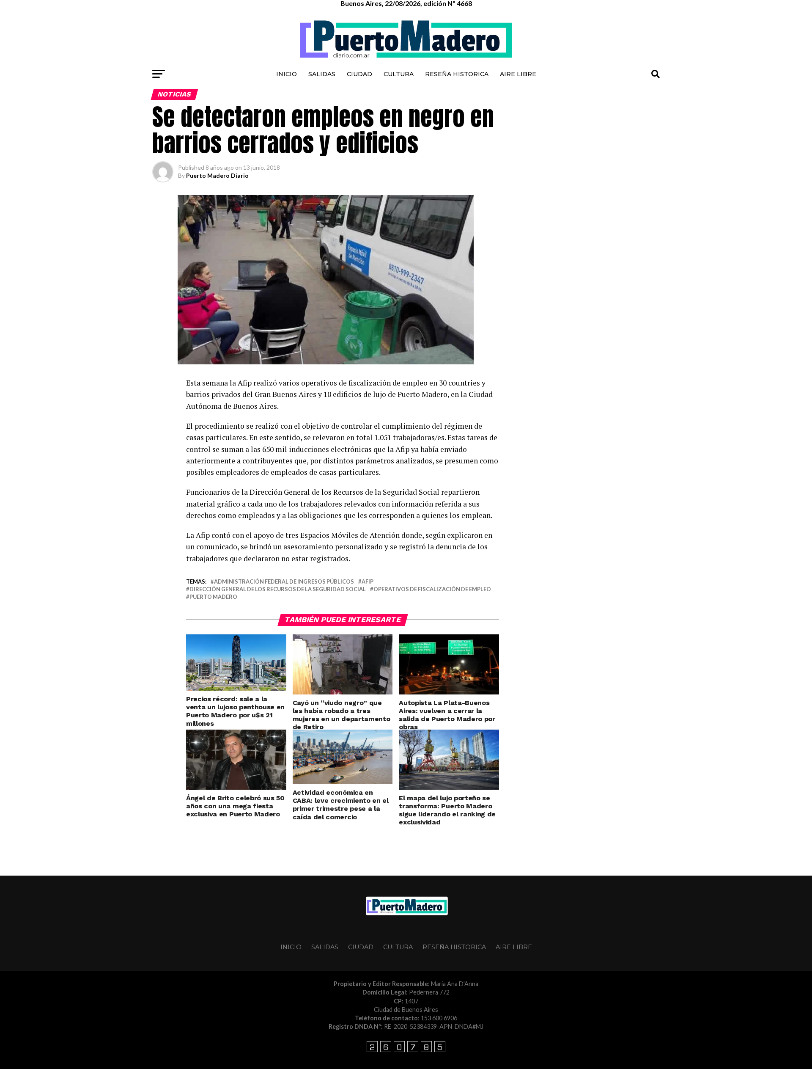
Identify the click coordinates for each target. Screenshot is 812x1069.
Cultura (399, 74)
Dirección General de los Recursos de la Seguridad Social (277, 589)
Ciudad (359, 74)
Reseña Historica (456, 74)
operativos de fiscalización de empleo (432, 589)
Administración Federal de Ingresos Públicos (284, 581)
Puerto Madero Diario (217, 175)
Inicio (286, 74)
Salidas (321, 74)
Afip (367, 581)
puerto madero (213, 597)
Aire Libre (518, 74)
